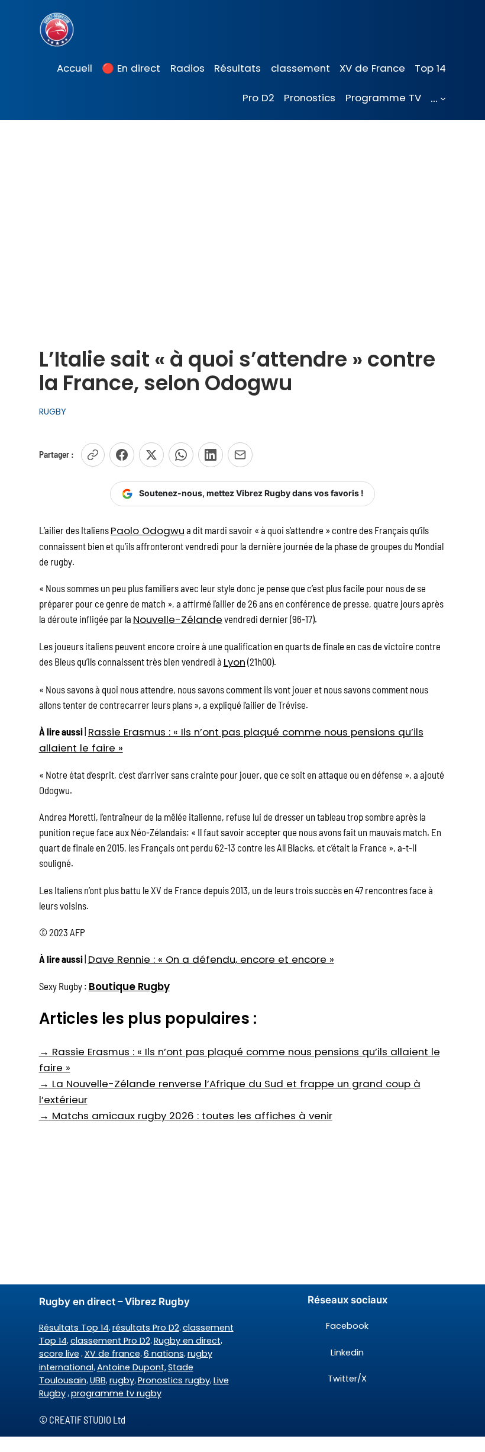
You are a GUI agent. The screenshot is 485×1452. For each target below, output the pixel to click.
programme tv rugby (116, 1393)
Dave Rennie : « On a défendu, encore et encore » (211, 959)
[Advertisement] (242, 214)
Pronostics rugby (174, 1380)
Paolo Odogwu (148, 530)
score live (59, 1354)
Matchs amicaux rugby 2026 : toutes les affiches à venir (185, 1116)
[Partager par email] (240, 454)
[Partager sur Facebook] (121, 454)
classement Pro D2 (110, 1341)
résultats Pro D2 (145, 1328)
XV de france (112, 1354)
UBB (98, 1380)
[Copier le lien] (93, 455)
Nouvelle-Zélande (177, 619)
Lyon (234, 662)
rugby (121, 1380)
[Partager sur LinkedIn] (210, 454)
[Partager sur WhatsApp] (181, 454)
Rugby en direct (187, 1341)
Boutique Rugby (129, 986)
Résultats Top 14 (74, 1328)
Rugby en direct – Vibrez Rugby (114, 1302)
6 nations (164, 1354)
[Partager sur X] (151, 454)
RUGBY (52, 411)
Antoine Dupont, (131, 1367)
